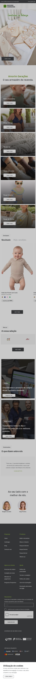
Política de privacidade (23, 570)
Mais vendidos (20, 239)
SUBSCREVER (11, 622)
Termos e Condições (24, 609)
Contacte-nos (8, 549)
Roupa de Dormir (24, 546)
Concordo (8, 676)
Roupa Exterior (24, 549)
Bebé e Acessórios (24, 538)
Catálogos (7, 542)
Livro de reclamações (25, 582)
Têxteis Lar (22, 557)
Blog (5, 546)
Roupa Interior (23, 553)
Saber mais (8, 59)
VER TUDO (17, 312)
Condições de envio (9, 573)
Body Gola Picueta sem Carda (9, 293)
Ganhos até (7, 301)
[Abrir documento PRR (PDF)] (18, 639)
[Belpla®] (13, 339)
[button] (12, 63)
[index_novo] (9, 6)
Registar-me (9, 395)
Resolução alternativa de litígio (26, 587)
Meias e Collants (24, 542)
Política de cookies (25, 579)
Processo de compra (9, 569)
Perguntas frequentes (10, 582)
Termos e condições (25, 575)
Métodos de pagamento (7, 578)
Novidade (6, 239)
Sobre (6, 538)
